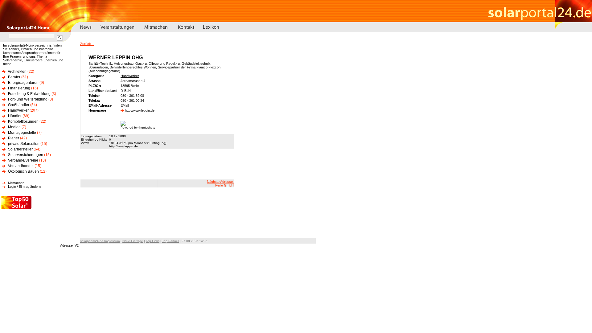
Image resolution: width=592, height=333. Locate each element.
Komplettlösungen (23, 121)
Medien (14, 127)
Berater (14, 77)
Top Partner (170, 241)
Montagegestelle (22, 132)
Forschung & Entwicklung (29, 94)
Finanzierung (19, 88)
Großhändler (18, 105)
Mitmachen (16, 183)
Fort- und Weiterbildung (27, 99)
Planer (13, 138)
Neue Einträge (132, 241)
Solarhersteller (20, 149)
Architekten (17, 71)
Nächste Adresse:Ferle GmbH (220, 183)
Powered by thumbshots (138, 127)
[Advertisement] (157, 164)
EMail (125, 105)
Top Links (152, 241)
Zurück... (87, 44)
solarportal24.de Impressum (100, 241)
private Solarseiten (23, 144)
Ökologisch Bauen (23, 171)
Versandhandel (21, 166)
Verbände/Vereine (23, 160)
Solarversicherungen (25, 155)
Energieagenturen (23, 82)
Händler (15, 116)
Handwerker (18, 110)
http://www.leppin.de (139, 110)
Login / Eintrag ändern (24, 186)
